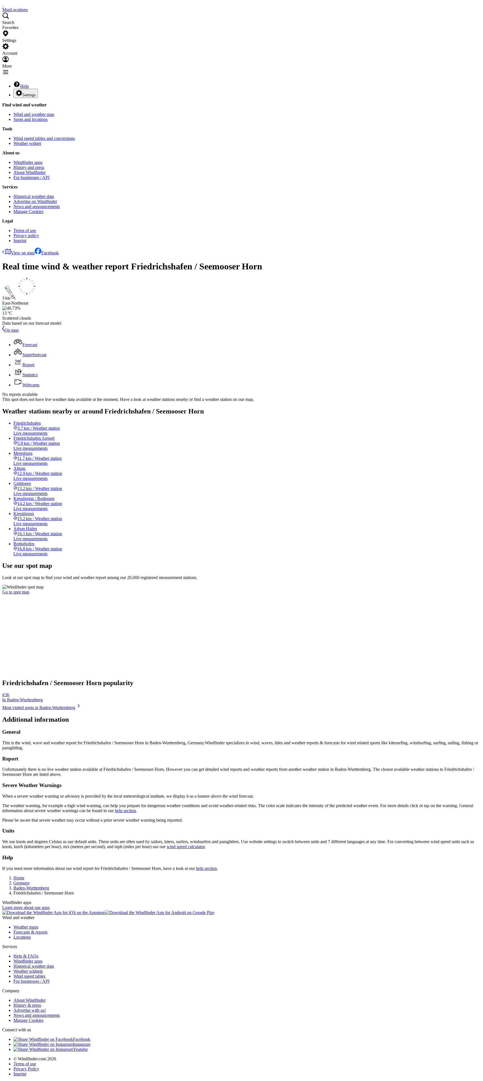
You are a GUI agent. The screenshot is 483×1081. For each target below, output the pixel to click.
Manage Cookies (28, 211)
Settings (29, 95)
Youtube (80, 1049)
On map (11, 330)
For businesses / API (31, 177)
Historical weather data (33, 196)
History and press (28, 167)
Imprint (19, 240)
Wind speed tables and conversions (44, 138)
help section (125, 810)
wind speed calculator (186, 846)
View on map (23, 252)
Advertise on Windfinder (35, 201)
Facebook (50, 252)
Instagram (81, 1044)
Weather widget (27, 143)
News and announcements (36, 206)
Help (24, 86)
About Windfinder (29, 172)
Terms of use (24, 230)
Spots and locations (30, 119)
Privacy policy (26, 235)
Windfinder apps (27, 162)
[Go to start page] (2, 4)
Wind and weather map (33, 114)
